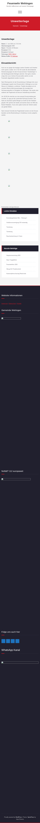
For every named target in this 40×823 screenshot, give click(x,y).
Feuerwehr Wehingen (20, 3)
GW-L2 (14, 54)
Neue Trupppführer (11, 260)
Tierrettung (9, 227)
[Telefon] (17, 641)
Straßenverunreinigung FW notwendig (16, 222)
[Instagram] (8, 641)
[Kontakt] (13, 641)
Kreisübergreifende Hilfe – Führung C (16, 218)
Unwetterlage (23, 26)
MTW (10, 54)
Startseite (15, 26)
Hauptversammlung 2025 (13, 255)
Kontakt (19, 303)
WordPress (19, 817)
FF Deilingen (14, 56)
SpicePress (31, 817)
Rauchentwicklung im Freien (14, 236)
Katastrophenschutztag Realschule (16, 273)
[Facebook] (3, 641)
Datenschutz (12, 303)
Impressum (4, 303)
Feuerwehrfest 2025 (11, 264)
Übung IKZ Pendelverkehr (13, 269)
